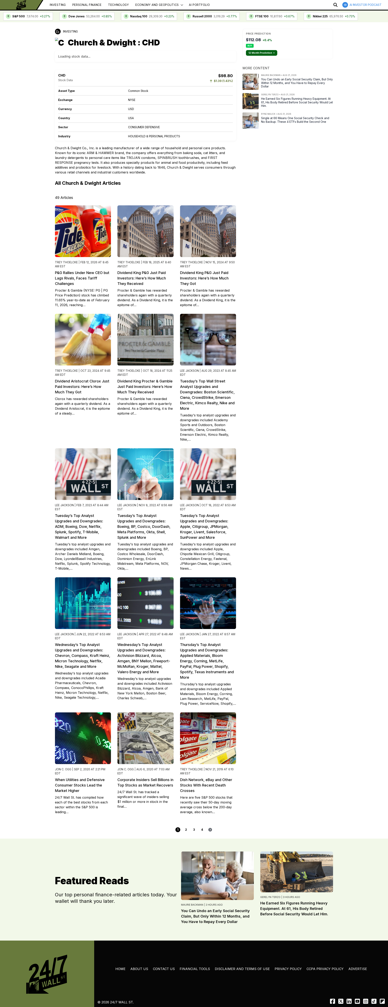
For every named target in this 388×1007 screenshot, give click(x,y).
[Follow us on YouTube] (357, 1001)
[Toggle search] (335, 4)
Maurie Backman (192, 904)
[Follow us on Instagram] (365, 1001)
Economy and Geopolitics (157, 4)
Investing (58, 4)
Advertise (357, 969)
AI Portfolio (199, 4)
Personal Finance (87, 4)
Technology (118, 4)
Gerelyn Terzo (270, 897)
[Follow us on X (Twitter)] (340, 1001)
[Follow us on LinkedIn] (349, 1001)
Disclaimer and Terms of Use (242, 969)
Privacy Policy (288, 969)
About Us (139, 969)
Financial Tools (195, 969)
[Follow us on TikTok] (373, 1001)
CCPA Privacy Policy (325, 969)
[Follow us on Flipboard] (382, 1001)
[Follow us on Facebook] (332, 1001)
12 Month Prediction (261, 52)
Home (120, 969)
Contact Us (164, 969)
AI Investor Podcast (366, 4)
